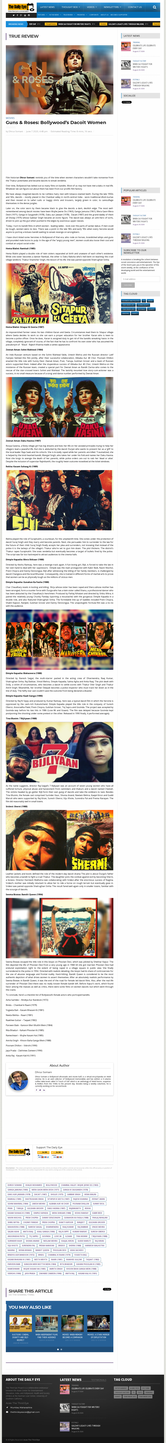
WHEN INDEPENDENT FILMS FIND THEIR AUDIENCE (47, 1336)
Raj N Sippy (64, 1231)
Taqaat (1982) (92, 1259)
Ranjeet (81, 1222)
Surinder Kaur (15, 1241)
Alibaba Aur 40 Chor (59, 1203)
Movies (10, 118)
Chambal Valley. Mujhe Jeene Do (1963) (79, 1185)
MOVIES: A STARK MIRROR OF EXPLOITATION (98, 1336)
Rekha (88, 1208)
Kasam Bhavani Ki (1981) (19, 1259)
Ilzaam (68, 1236)
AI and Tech (134, 1388)
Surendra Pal (28, 1245)
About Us (104, 15)
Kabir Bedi (97, 1213)
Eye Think (145, 1388)
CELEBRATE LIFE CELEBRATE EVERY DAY (144, 47)
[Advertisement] (59, 156)
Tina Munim (81, 1236)
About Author (60, 1065)
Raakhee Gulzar (74, 1259)
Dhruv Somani (16, 131)
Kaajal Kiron (67, 1241)
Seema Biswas (25, 1250)
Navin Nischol (15, 1217)
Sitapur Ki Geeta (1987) (58, 1199)
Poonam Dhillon (81, 1203)
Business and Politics (131, 301)
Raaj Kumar (68, 1227)
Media (150, 301)
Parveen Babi (14, 1264)
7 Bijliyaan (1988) (99, 1236)
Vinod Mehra (98, 1227)
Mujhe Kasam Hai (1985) (34, 1269)
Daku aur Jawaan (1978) (19, 1194)
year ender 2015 (130, 1397)
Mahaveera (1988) (16, 1227)
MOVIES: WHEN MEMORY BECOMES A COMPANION (72, 1336)
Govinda (46, 1236)
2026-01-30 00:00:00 (46, 1340)
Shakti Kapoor (66, 1222)
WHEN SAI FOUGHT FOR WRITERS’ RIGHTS (52, 24)
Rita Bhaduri (66, 1264)
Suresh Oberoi (98, 1231)
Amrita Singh (56, 1269)
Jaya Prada (30, 1273)
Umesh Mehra (38, 1203)
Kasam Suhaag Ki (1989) (19, 1213)
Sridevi (61, 1245)
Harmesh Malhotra (94, 1245)
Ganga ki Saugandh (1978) (75, 1189)
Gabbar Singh (73, 1194)
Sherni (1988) (75, 1245)
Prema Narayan (46, 1245)
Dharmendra (52, 1227)
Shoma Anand (32, 1241)
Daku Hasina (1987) (56, 1208)
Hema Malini (90, 1194)
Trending (136, 42)
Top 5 (140, 1392)
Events (135, 313)
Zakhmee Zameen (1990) (50, 1273)
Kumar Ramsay (80, 1231)
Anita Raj (69, 1273)
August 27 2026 (138, 51)
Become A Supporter (119, 15)
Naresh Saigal (35, 1227)
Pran (10, 1208)
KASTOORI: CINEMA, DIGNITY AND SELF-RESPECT (20, 1337)
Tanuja (19, 1208)
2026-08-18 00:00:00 (20, 1343)
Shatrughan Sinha (34, 1199)
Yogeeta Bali (80, 1255)
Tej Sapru (33, 1236)
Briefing (125, 313)
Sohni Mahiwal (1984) (18, 1203)
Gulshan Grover (35, 1208)
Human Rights (143, 305)
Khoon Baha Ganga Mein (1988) (81, 1269)
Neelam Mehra (50, 1241)
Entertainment (121, 1388)
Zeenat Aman (98, 1199)
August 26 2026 (138, 70)
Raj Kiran (99, 1241)
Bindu (41, 1255)
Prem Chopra (32, 1217)
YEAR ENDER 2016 (128, 309)
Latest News (47, 7)
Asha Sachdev (77, 1250)
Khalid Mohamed (34, 1185)
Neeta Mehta (40, 1259)
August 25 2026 (138, 88)
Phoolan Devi (59, 1250)
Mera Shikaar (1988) (61, 1213)
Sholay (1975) (57, 1194)
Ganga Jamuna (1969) (18, 1189)
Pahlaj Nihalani (100, 1217)
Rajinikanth (75, 1208)
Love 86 (57, 1236)
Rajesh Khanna (80, 1199)
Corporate (93, 15)
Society (151, 309)
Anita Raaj (28, 1231)
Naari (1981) (56, 1259)
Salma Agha (13, 1231)
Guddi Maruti (84, 1241)
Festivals (81, 24)
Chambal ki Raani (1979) (59, 1255)
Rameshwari (14, 1269)
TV (144, 301)
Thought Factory (139, 61)
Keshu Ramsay (81, 1213)
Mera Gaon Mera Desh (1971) (45, 1189)
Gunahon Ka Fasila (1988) (76, 1217)
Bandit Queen (42, 1250)
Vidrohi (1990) (14, 1273)
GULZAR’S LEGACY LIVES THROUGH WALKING (104, 24)
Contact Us (135, 7)
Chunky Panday (30, 1222)
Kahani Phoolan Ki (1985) (88, 1264)
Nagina (11, 1250)
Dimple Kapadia (41, 1213)
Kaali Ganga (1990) (46, 1231)
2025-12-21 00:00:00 (72, 1340)
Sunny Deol (98, 1203)
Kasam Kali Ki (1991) (87, 1273)
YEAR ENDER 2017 (128, 305)
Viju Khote (13, 1245)
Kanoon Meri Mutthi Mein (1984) (40, 1264)
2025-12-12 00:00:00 (98, 1340)
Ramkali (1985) (14, 1199)
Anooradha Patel (16, 1236)
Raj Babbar (83, 1227)
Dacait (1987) (40, 1194)
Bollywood (51, 1185)
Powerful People (136, 24)
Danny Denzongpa (51, 1217)
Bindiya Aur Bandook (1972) (21, 1255)
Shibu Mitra (13, 1222)
